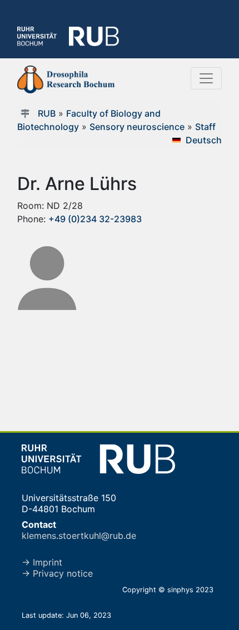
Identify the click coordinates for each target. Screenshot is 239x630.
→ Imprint (42, 562)
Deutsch (204, 140)
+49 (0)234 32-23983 (95, 218)
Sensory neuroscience (137, 126)
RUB (47, 113)
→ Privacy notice (57, 573)
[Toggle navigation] (206, 78)
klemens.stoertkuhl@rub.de (79, 535)
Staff (205, 126)
